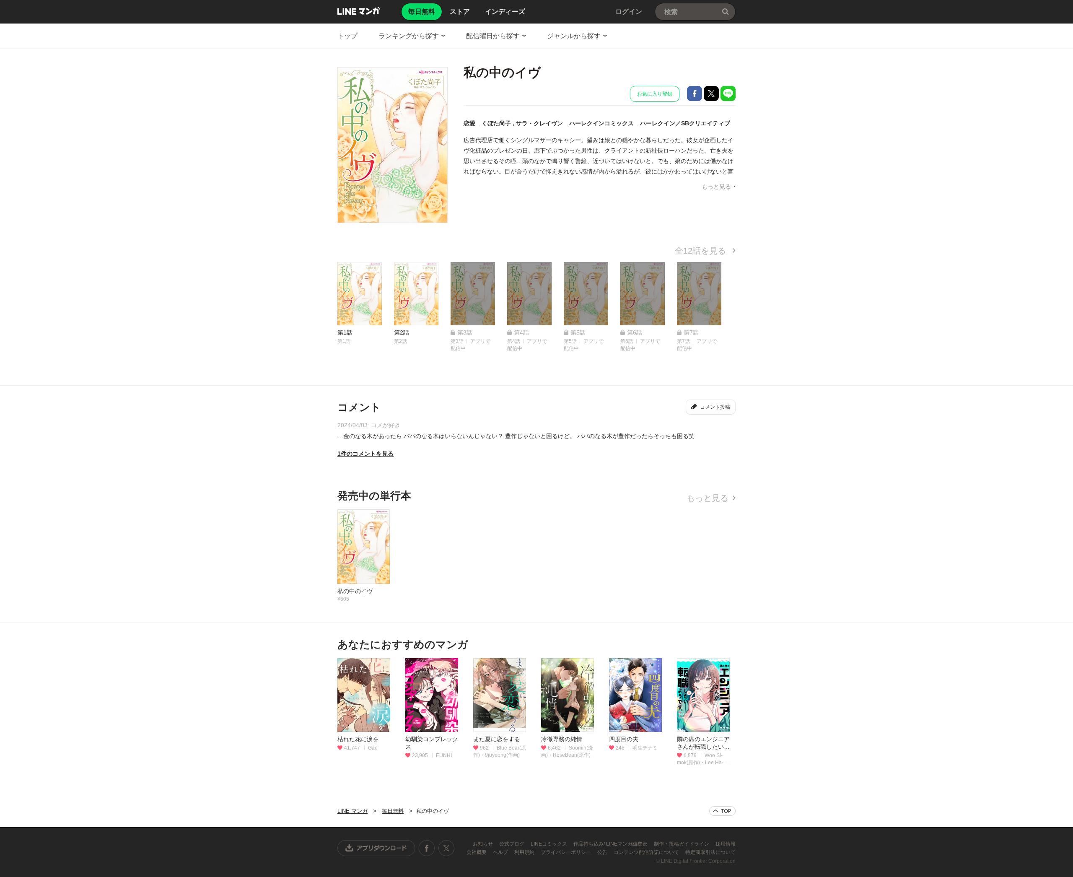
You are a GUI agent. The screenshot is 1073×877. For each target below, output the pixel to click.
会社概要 (477, 852)
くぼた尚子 (497, 123)
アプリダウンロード (376, 848)
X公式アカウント (446, 848)
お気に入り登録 (654, 94)
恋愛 (469, 123)
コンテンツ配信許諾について (647, 852)
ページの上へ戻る (722, 811)
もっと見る (716, 186)
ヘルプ (501, 852)
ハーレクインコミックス (601, 123)
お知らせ (483, 844)
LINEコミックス (549, 844)
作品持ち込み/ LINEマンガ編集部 (611, 844)
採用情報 (725, 844)
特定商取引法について (710, 852)
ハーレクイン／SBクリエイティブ (685, 123)
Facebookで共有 (694, 93)
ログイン (628, 11)
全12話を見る (701, 250)
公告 (603, 852)
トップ (347, 35)
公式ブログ (512, 844)
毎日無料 (393, 811)
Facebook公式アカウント (426, 848)
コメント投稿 (715, 407)
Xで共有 (711, 93)
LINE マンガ (358, 11)
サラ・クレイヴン (539, 123)
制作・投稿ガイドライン (682, 844)
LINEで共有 (728, 93)
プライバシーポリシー (566, 852)
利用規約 (525, 852)
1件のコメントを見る (365, 453)
